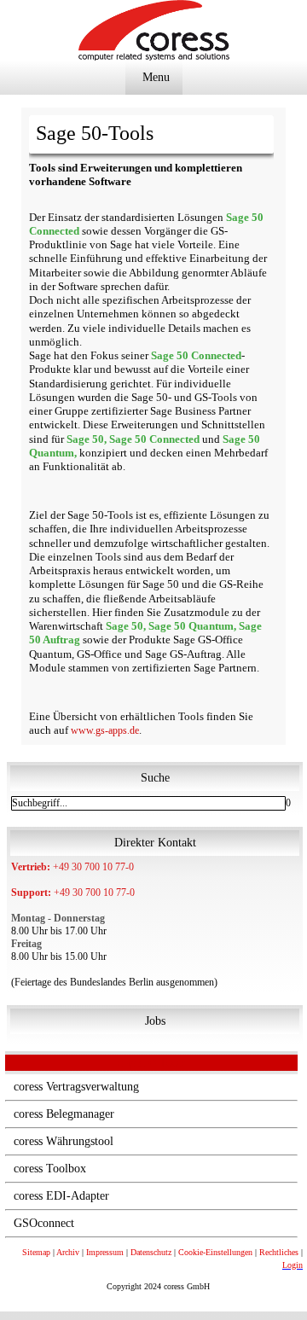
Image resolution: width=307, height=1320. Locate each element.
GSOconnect (44, 1223)
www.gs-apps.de (105, 730)
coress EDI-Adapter (61, 1195)
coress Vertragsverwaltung (76, 1086)
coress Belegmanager (64, 1114)
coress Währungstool (63, 1141)
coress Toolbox (50, 1168)
